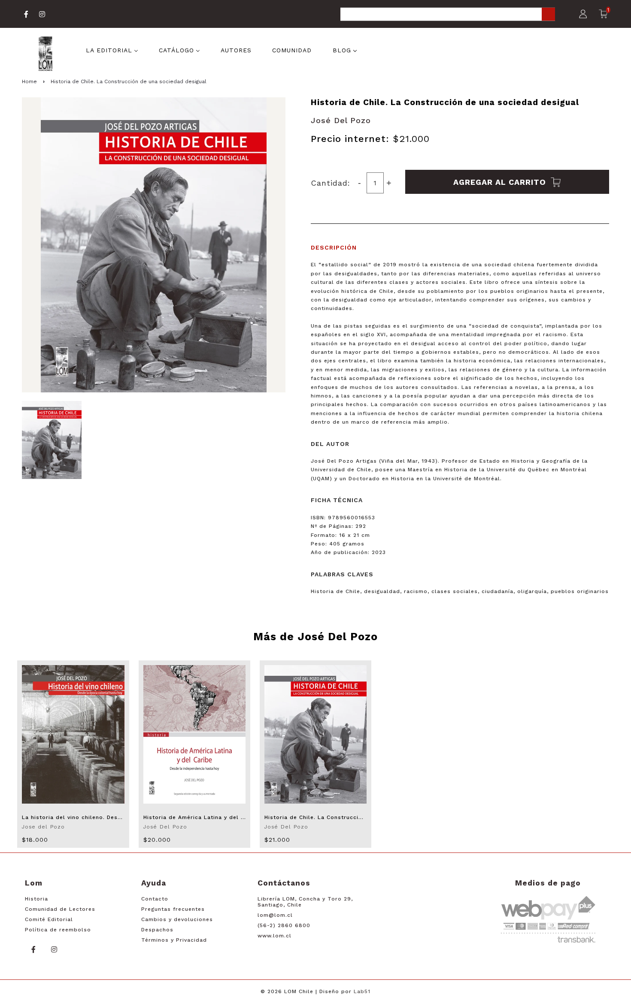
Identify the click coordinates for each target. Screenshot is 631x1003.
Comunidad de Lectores (60, 909)
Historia (36, 899)
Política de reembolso (58, 930)
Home (29, 81)
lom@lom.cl (275, 915)
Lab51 (362, 991)
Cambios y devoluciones (177, 919)
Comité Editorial (49, 919)
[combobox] (447, 14)
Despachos (157, 930)
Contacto (154, 899)
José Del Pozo (341, 120)
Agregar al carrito (501, 181)
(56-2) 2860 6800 (284, 925)
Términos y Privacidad (174, 940)
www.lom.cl (274, 936)
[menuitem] (112, 49)
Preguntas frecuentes (173, 909)
